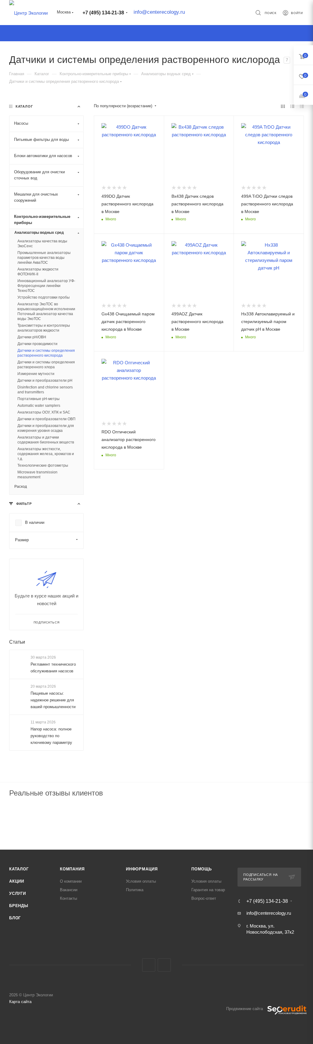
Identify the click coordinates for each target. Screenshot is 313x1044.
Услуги (17, 893)
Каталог (19, 869)
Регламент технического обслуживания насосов (53, 667)
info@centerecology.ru (159, 12)
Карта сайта (20, 1001)
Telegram (148, 965)
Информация (142, 869)
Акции (16, 881)
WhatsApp (164, 965)
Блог (15, 918)
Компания (72, 869)
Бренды (18, 905)
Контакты (68, 898)
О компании (71, 881)
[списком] (292, 106)
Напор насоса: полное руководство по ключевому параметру (51, 736)
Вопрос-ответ (203, 898)
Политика (134, 890)
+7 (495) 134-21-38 (103, 12)
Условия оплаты (141, 881)
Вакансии (68, 890)
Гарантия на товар (208, 890)
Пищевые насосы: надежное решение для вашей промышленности (53, 700)
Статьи (17, 642)
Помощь (201, 869)
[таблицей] (302, 106)
